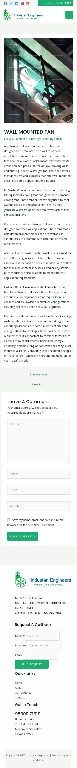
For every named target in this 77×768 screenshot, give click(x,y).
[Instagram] (22, 3)
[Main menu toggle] (69, 15)
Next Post (38, 384)
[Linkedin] (16, 3)
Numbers (21, 645)
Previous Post (38, 374)
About (19, 687)
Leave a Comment (15, 139)
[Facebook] (5, 3)
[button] (55, 3)
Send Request (31, 664)
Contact (20, 697)
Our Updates (23, 692)
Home (19, 683)
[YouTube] (28, 3)
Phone (19, 655)
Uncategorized (38, 139)
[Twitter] (11, 3)
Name (20, 636)
